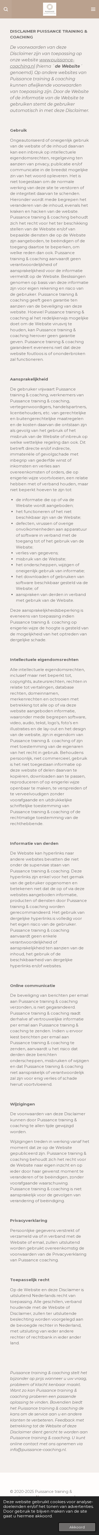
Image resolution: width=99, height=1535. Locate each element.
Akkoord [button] (77, 1527)
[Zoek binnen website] (6, 9)
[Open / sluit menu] (93, 9)
